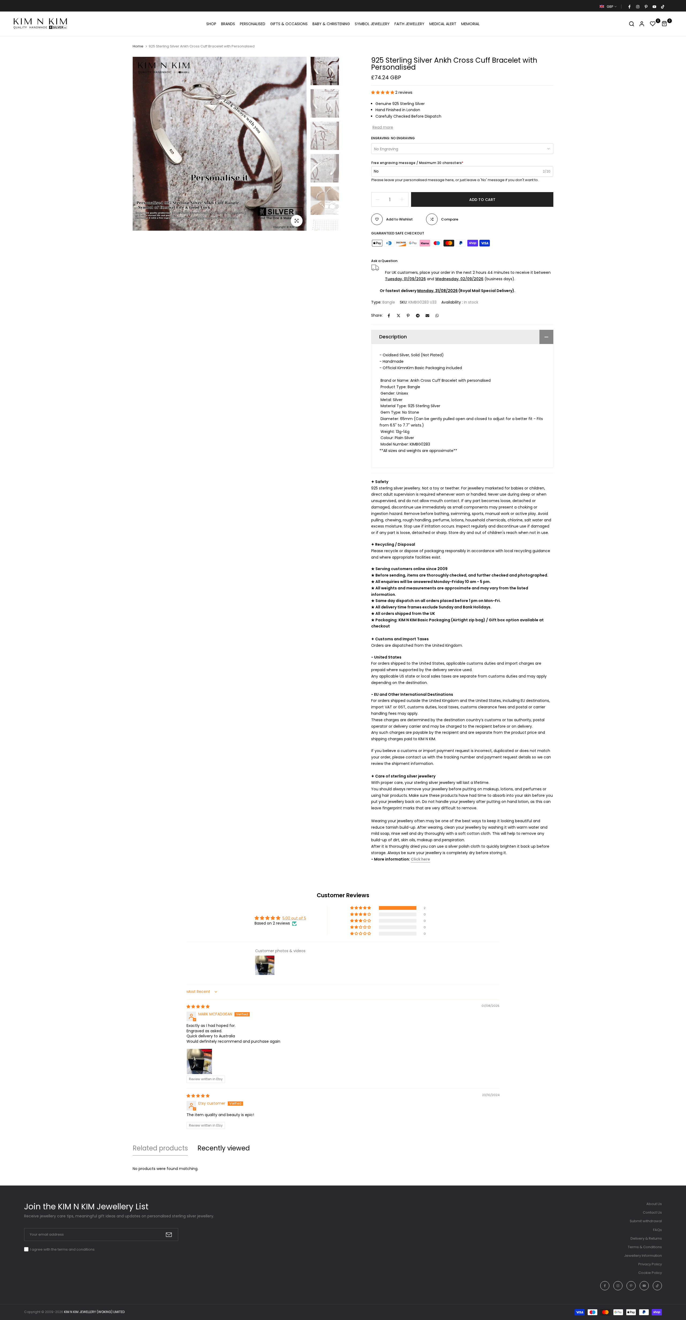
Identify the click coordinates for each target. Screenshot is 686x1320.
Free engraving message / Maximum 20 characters (417, 162)
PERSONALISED (252, 24)
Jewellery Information (643, 1255)
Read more (382, 127)
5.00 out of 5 (294, 918)
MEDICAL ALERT (442, 24)
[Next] (296, 144)
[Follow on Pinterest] (646, 6)
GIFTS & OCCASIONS (289, 24)
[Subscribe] (169, 1235)
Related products (160, 1148)
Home (138, 46)
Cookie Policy (650, 1272)
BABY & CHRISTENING (331, 24)
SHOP (211, 24)
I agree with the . (62, 1249)
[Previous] (143, 144)
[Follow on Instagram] (637, 6)
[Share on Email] (427, 315)
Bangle (388, 302)
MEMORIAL (470, 24)
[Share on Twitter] (398, 315)
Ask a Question (384, 260)
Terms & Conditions (645, 1247)
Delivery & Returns (646, 1238)
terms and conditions (76, 1249)
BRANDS (228, 24)
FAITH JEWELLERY (409, 24)
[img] (198, 1006)
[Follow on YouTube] (654, 6)
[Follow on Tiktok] (662, 6)
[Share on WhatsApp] (437, 315)
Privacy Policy (650, 1264)
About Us (654, 1203)
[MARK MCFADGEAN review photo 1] (199, 1061)
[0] (653, 24)
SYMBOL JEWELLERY (372, 24)
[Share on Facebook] (389, 315)
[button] (383, 92)
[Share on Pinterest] (408, 315)
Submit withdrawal (646, 1221)
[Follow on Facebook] (629, 6)
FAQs (657, 1229)
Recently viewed (223, 1148)
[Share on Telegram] (418, 315)
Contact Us (652, 1212)
